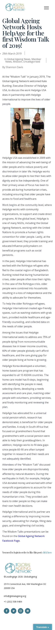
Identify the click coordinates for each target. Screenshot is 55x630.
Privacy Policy (44, 576)
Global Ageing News (18, 59)
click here (47, 552)
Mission (17, 61)
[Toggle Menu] (46, 7)
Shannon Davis (14, 67)
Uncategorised (31, 61)
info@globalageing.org (15, 596)
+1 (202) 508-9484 (13, 601)
